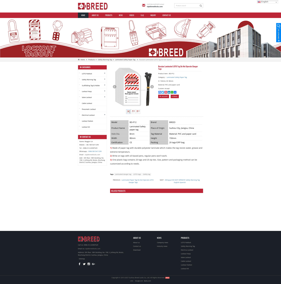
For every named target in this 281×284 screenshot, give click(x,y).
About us (95, 15)
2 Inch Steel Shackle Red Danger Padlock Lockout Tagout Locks (193, 223)
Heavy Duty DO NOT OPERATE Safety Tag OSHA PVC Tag (168, 223)
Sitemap (82, 259)
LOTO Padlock (87, 74)
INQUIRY (153, 15)
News (121, 15)
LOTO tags (137, 174)
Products (108, 15)
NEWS (159, 237)
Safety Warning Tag (105, 60)
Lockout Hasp (87, 91)
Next (152, 87)
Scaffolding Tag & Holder (91, 85)
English (264, 2)
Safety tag (146, 174)
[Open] (278, 33)
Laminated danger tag (123, 174)
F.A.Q (142, 15)
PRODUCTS (185, 237)
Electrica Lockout (187, 250)
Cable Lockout (87, 103)
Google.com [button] (139, 281)
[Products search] (201, 5)
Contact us (166, 15)
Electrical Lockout (88, 115)
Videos (131, 15)
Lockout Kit (86, 127)
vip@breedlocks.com (155, 6)
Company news (162, 242)
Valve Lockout (87, 97)
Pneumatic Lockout (89, 109)
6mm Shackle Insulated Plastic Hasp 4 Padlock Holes (120, 223)
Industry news (162, 246)
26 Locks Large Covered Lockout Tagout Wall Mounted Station (144, 223)
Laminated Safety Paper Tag (125, 60)
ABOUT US (137, 237)
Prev (114, 87)
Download (136, 250)
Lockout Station (87, 121)
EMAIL (175, 96)
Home (83, 15)
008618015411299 (95, 151)
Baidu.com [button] (147, 281)
